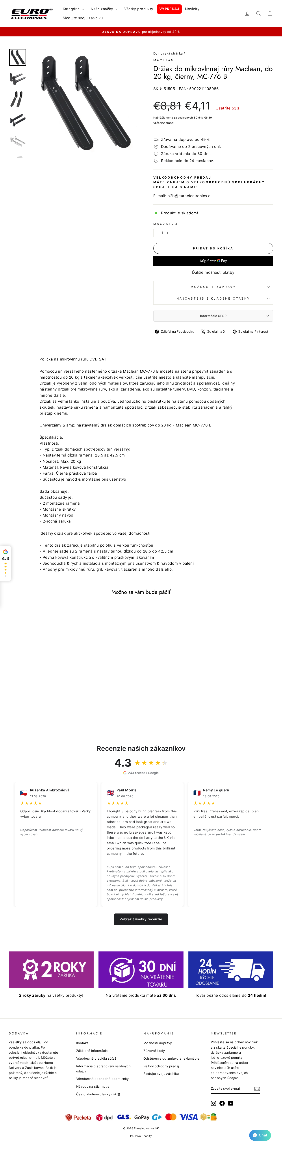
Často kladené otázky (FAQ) (98, 1094)
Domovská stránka (168, 53)
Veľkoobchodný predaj (161, 1066)
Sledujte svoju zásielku (83, 18)
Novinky (192, 9)
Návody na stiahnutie (92, 1086)
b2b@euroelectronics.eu (190, 196)
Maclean (163, 60)
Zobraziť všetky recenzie (141, 919)
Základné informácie (92, 1051)
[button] (260, 1135)
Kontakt (82, 1043)
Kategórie (72, 9)
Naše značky (102, 9)
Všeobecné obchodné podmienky (102, 1079)
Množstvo (165, 224)
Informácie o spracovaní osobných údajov (103, 1068)
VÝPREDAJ (169, 9)
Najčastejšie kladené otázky (213, 298)
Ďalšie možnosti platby (213, 272)
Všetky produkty (138, 9)
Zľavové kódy (154, 1051)
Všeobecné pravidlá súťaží (96, 1058)
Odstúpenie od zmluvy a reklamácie (171, 1058)
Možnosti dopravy (213, 287)
